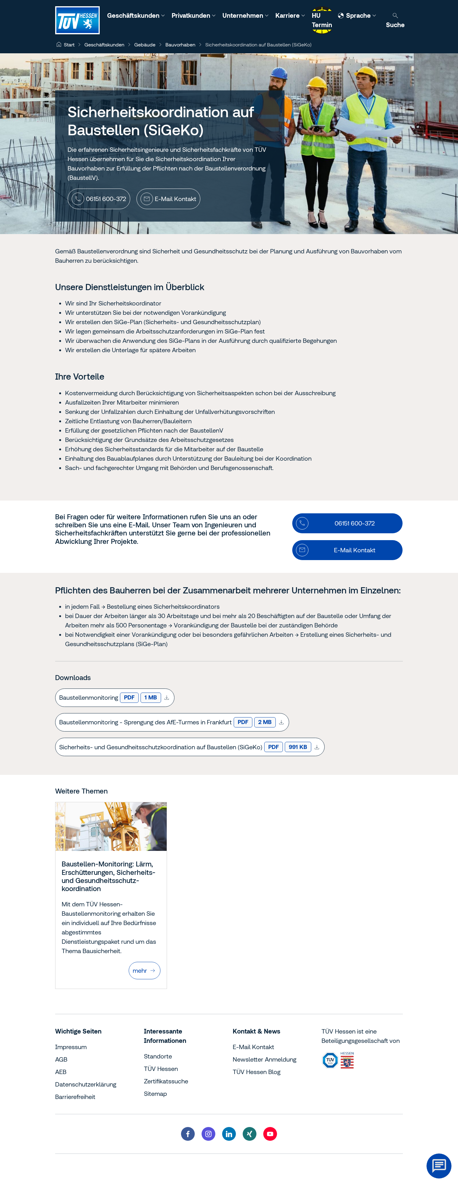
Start (69, 44)
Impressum (71, 1046)
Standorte (158, 1056)
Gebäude (144, 44)
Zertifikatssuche (166, 1081)
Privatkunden (192, 15)
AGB (61, 1059)
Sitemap (155, 1093)
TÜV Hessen (161, 1068)
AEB (60, 1071)
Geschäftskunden (134, 15)
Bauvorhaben (180, 44)
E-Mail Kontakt (253, 1046)
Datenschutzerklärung (85, 1084)
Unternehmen (243, 15)
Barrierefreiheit (75, 1096)
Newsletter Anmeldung (264, 1059)
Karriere (288, 15)
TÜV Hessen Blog (256, 1071)
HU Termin (322, 20)
